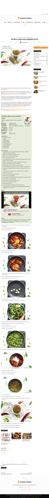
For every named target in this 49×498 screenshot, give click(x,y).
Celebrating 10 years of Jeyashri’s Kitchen (5, 444)
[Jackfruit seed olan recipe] (36, 87)
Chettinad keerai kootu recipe (6, 473)
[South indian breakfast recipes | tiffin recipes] (27, 436)
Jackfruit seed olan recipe (43, 85)
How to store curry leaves (20, 106)
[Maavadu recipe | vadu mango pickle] (36, 91)
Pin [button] (30, 123)
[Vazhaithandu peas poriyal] (36, 77)
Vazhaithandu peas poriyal (43, 76)
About (5, 22)
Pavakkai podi (27, 109)
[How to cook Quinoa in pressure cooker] (36, 73)
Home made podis (19, 37)
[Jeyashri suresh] (21, 42)
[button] (47, 22)
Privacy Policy (39, 495)
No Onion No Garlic (16, 22)
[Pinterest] (45, 14)
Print (27, 123)
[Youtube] (47, 14)
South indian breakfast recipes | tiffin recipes (26, 440)
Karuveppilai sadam (10, 109)
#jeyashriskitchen (25, 211)
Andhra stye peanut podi (13, 110)
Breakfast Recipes (37, 22)
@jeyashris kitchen (15, 211)
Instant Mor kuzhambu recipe (26, 473)
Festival (23, 22)
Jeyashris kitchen (20, 215)
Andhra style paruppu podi (19, 109)
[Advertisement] (24, 6)
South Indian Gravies (29, 22)
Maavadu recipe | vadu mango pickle (42, 91)
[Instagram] (42, 14)
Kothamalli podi (4, 110)
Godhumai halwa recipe (16, 439)
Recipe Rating (3, 450)
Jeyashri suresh (25, 42)
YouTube (43, 22)
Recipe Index (10, 22)
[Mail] (44, 14)
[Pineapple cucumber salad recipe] (36, 82)
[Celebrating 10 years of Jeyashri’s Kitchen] (6, 438)
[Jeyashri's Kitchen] (24, 18)
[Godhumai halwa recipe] (16, 436)
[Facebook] (41, 14)
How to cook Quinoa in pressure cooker (42, 72)
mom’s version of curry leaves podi (11, 92)
